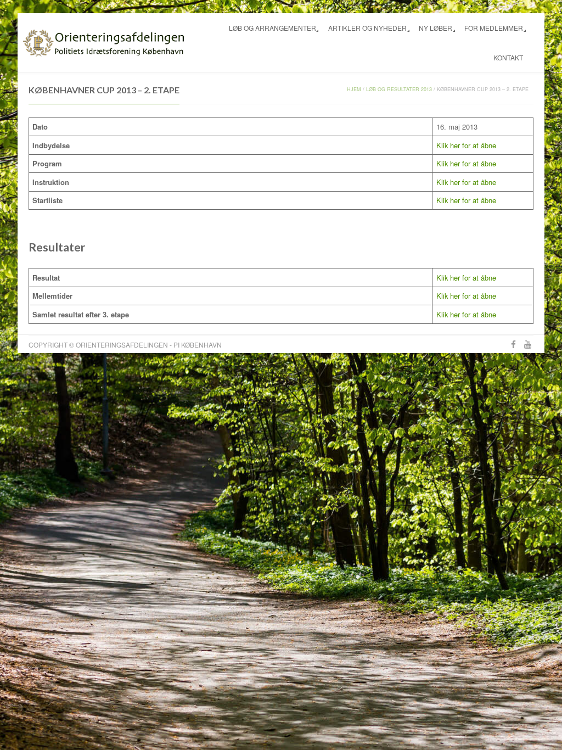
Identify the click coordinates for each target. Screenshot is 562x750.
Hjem (354, 89)
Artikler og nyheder (367, 27)
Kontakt (508, 57)
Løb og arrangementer (272, 27)
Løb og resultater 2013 (399, 89)
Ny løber (435, 27)
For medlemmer (493, 27)
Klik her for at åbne (466, 145)
